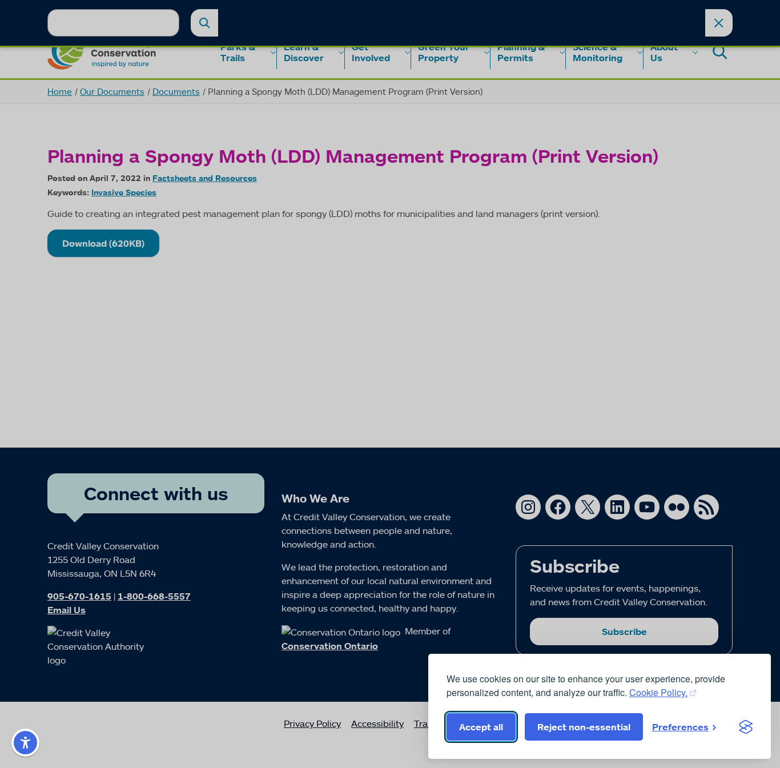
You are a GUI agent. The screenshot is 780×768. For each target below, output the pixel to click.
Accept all (481, 727)
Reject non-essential (583, 727)
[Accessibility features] (25, 743)
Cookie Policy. (658, 692)
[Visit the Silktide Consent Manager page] (746, 727)
